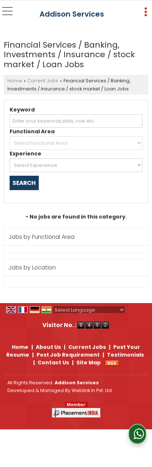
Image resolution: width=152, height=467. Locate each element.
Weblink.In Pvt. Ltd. (92, 390)
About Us (48, 347)
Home (14, 81)
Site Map (88, 362)
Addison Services (71, 14)
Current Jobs (42, 81)
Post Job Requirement (68, 354)
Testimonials (125, 354)
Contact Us (53, 362)
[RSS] (112, 362)
